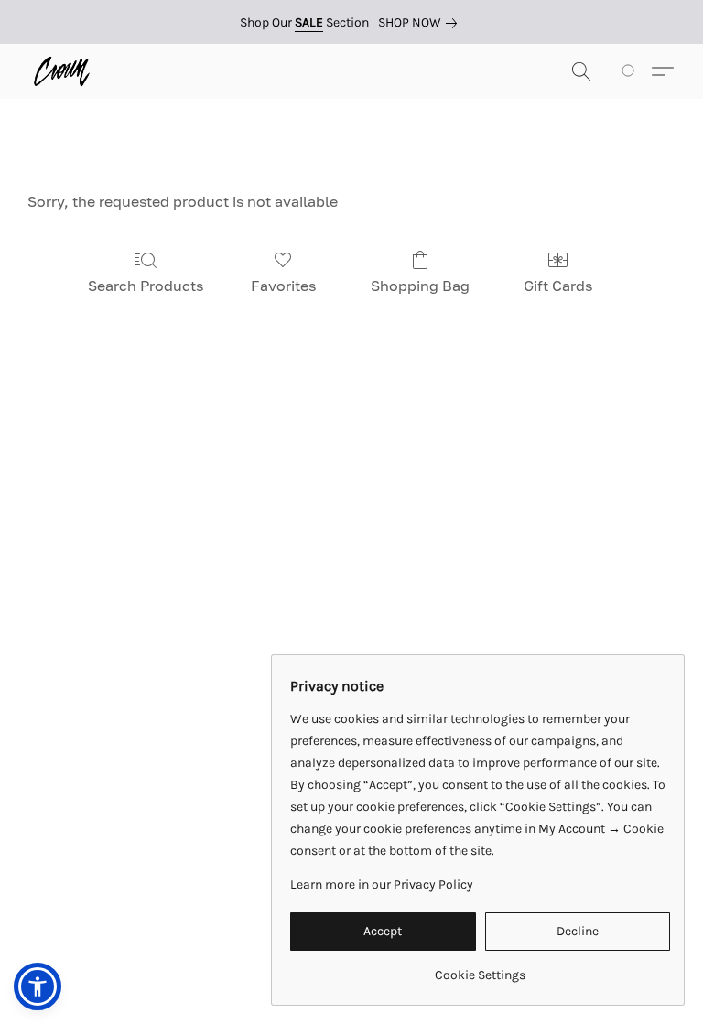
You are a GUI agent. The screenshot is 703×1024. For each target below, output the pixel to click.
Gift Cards (558, 285)
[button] (61, 71)
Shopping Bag (420, 285)
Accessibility (239, 916)
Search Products (145, 285)
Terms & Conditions (124, 916)
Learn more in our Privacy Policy (381, 884)
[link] (421, 23)
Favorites (283, 285)
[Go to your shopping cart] (631, 71)
